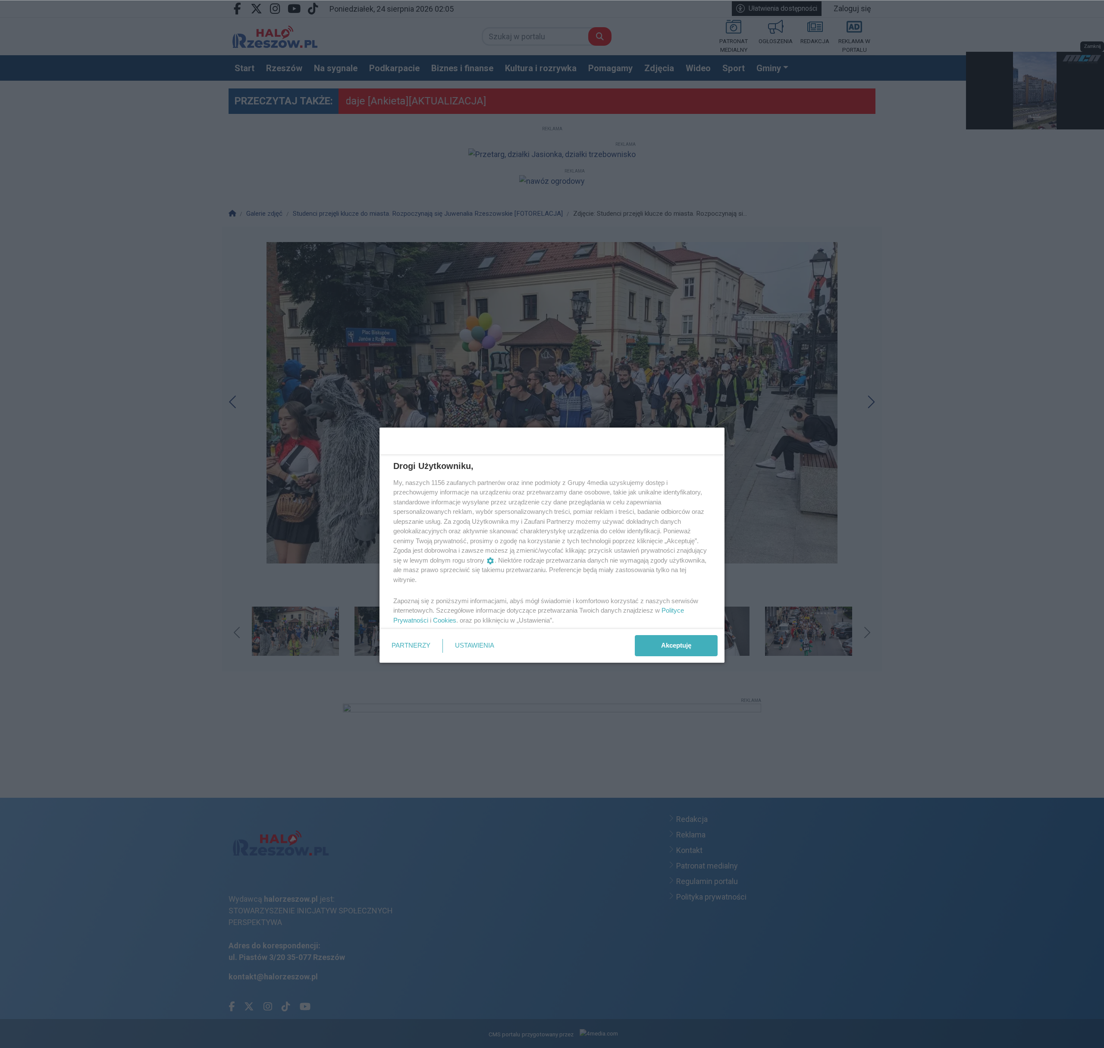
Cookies (444, 620)
